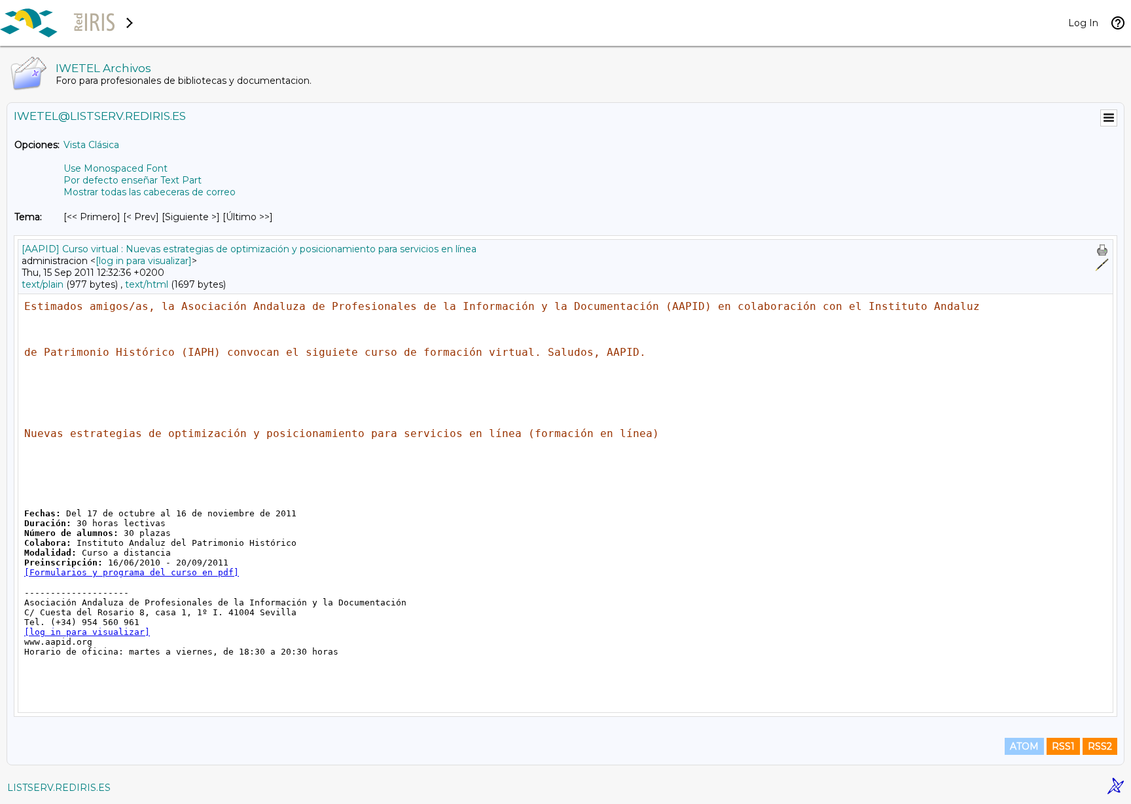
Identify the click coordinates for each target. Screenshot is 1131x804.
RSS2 (1100, 746)
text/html (146, 284)
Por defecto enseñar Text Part (132, 180)
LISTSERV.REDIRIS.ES (59, 788)
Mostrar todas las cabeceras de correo (149, 192)
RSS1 (1063, 746)
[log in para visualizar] (144, 261)
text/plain (42, 284)
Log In (1083, 23)
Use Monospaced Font (115, 168)
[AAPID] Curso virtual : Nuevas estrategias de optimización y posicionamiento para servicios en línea (249, 249)
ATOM (1024, 746)
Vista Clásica (91, 145)
